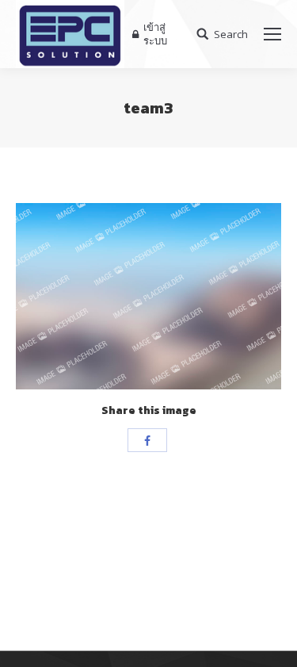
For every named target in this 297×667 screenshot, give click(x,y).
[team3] (148, 296)
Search (231, 34)
